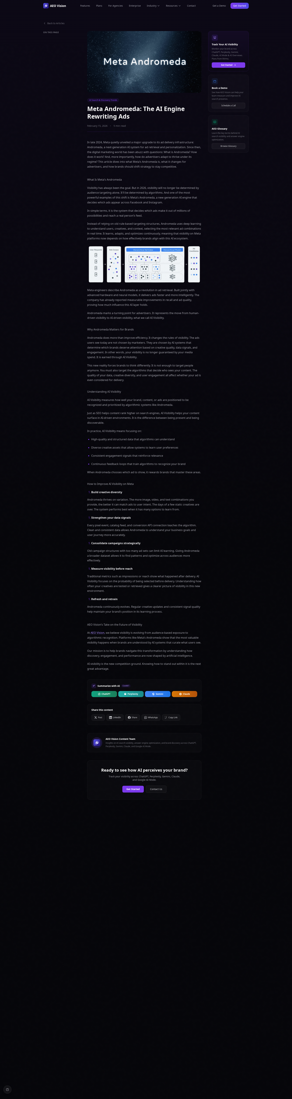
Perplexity (133, 694)
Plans (99, 5)
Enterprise (135, 5)
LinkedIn (117, 717)
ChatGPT (106, 694)
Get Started (133, 789)
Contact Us (156, 789)
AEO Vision (97, 633)
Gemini (159, 694)
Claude (186, 694)
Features (85, 5)
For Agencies (115, 5)
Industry (151, 5)
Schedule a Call (228, 105)
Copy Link (172, 717)
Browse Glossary (228, 146)
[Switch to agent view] (7, 1089)
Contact (191, 5)
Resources (172, 5)
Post (100, 717)
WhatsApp (153, 717)
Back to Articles (56, 23)
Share (134, 717)
